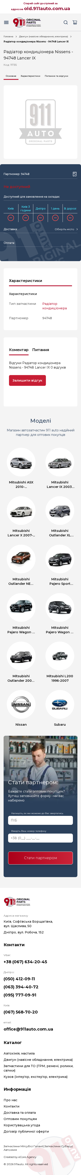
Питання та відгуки (56, 75)
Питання (40, 350)
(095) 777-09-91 (20, 995)
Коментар (19, 350)
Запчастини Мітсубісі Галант (23, 1146)
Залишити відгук (27, 380)
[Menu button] (6, 22)
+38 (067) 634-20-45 (25, 961)
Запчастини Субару (58, 1146)
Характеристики (30, 75)
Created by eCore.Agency (20, 1157)
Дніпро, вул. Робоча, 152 (24, 932)
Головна (8, 36)
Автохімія (10, 1149)
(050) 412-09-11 (19, 978)
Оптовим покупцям (20, 1119)
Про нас (10, 1100)
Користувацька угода (22, 1125)
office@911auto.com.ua (28, 1029)
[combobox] (66, 229)
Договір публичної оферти (26, 1131)
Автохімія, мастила (19, 1053)
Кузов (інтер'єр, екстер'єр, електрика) (36, 1077)
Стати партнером (40, 858)
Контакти (11, 1106)
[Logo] (27, 22)
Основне (11, 75)
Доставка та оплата (20, 1113)
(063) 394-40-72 (21, 987)
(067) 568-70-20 (21, 1012)
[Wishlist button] (74, 174)
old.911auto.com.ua (47, 8)
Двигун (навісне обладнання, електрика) (43, 36)
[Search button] (65, 22)
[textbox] (64, 229)
